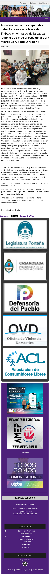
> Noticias (32, 3)
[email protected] (26, 534)
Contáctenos (38, 570)
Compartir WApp (27, 216)
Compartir (4, 216)
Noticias (19, 570)
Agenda (27, 570)
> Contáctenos (43, 3)
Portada (10, 570)
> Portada (22, 3)
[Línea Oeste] (25, 11)
